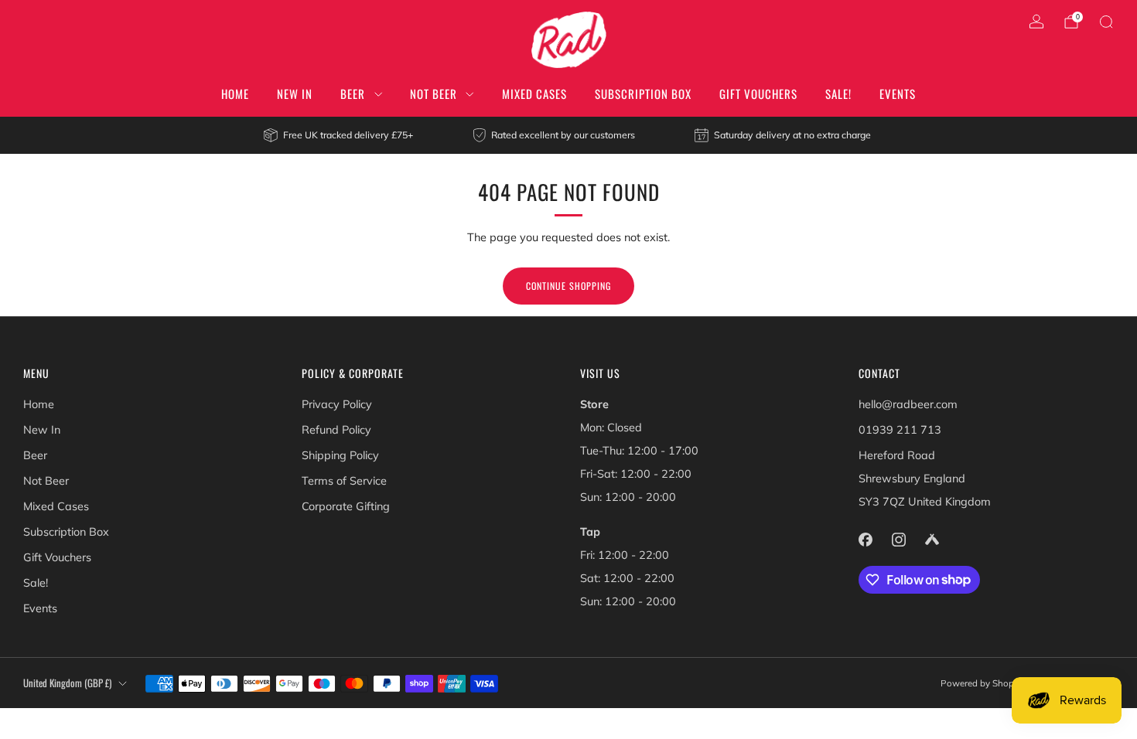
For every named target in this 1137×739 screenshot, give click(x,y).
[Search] (1106, 21)
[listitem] (339, 135)
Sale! (838, 93)
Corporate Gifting (346, 506)
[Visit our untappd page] (931, 539)
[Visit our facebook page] (865, 539)
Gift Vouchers (758, 93)
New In (294, 93)
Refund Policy (336, 430)
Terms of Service (344, 481)
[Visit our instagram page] (898, 539)
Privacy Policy (337, 404)
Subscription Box (643, 93)
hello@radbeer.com (908, 404)
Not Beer (433, 93)
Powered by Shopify (982, 683)
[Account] (1036, 21)
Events (897, 93)
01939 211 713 (900, 430)
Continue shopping (568, 285)
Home (235, 93)
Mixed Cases (534, 93)
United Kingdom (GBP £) (67, 683)
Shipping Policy (340, 455)
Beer (352, 93)
